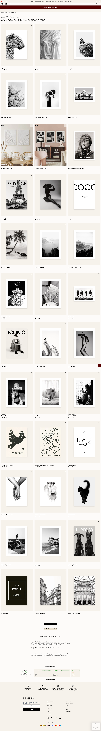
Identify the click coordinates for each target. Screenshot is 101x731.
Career (48, 703)
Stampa (48, 699)
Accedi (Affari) (49, 714)
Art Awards (49, 713)
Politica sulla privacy (35, 711)
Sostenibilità (49, 705)
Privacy (67, 707)
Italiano (7, 1)
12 (54, 628)
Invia (32, 709)
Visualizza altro (50, 623)
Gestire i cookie (68, 711)
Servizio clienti (68, 699)
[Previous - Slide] (32, 673)
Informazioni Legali (50, 701)
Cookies (67, 705)
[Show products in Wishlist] (97, 4)
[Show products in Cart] (99, 4)
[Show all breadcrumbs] (2, 12)
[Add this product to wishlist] (31, 25)
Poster (5, 12)
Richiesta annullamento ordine (70, 709)
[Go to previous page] (45, 629)
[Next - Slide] (81, 673)
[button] (96, 726)
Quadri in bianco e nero (12, 12)
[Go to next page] (56, 629)
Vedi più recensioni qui (50, 679)
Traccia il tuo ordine (69, 701)
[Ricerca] (94, 4)
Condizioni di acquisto (69, 703)
